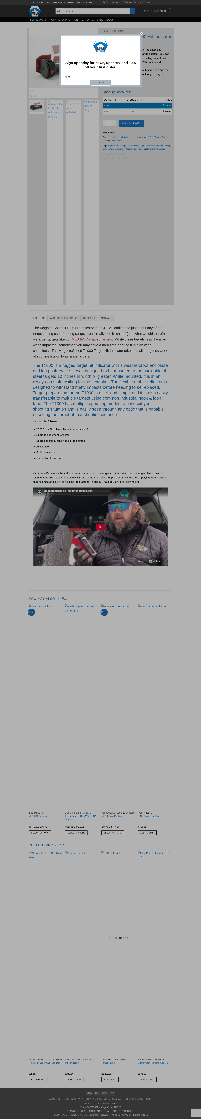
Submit (100, 82)
